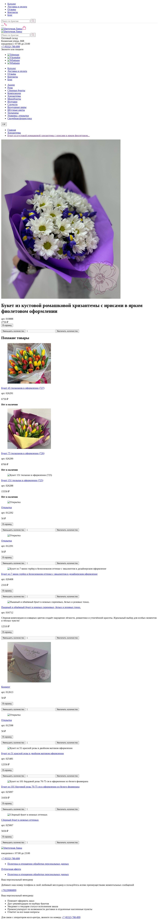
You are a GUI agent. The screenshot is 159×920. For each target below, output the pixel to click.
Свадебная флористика (19, 118)
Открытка (6, 507)
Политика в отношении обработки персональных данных (38, 863)
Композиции (14, 93)
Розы (10, 87)
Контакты (12, 12)
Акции (11, 84)
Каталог (11, 3)
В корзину (7, 325)
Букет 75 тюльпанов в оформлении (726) (22, 453)
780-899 (10, 46)
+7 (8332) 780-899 (71, 917)
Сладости (12, 104)
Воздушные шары (16, 107)
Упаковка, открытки (18, 115)
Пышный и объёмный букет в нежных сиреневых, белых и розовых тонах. (41, 607)
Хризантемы (14, 96)
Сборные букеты (16, 90)
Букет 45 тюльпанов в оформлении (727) (22, 388)
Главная (11, 130)
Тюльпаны (13, 112)
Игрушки (12, 101)
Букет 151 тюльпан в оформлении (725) (22, 480)
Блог (9, 15)
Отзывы (11, 9)
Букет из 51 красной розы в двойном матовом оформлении (32, 753)
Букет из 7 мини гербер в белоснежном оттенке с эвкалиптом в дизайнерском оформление (49, 574)
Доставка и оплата (17, 6)
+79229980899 (8, 890)
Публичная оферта (11, 869)
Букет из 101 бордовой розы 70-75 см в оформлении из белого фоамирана (40, 786)
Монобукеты (14, 98)
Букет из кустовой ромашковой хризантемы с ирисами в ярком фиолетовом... (48, 135)
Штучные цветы (16, 110)
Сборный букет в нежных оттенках (20, 820)
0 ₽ (3, 124)
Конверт (5, 687)
